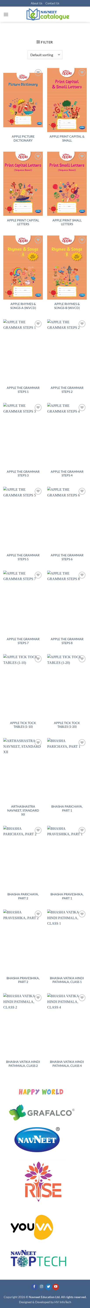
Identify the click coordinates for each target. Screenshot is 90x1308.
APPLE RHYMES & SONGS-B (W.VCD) (67, 306)
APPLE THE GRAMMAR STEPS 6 (67, 557)
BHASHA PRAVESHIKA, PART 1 (66, 896)
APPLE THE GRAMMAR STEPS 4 (67, 473)
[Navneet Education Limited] (47, 14)
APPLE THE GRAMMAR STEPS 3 (23, 473)
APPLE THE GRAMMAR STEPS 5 (23, 557)
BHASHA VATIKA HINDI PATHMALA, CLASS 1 (67, 980)
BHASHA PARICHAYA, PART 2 (23, 896)
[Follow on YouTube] (55, 1287)
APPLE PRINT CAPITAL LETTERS (23, 222)
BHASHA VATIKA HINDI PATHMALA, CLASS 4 (67, 1063)
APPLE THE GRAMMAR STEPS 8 (67, 641)
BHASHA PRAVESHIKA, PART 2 (23, 980)
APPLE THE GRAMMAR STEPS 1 (23, 389)
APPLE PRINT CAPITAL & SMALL (67, 138)
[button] (6, 14)
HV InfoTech (62, 1302)
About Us (36, 3)
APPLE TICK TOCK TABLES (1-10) (23, 725)
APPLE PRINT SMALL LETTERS (67, 222)
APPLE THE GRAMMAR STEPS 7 (23, 641)
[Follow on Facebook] (34, 1287)
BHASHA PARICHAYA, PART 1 (67, 808)
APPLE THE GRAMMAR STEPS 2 (67, 389)
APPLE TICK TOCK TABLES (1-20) (67, 725)
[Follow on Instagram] (41, 1287)
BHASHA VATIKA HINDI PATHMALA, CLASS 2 (23, 1063)
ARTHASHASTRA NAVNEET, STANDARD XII (23, 810)
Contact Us (52, 3)
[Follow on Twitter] (48, 1287)
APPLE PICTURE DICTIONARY (23, 138)
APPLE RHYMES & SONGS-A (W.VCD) (23, 306)
